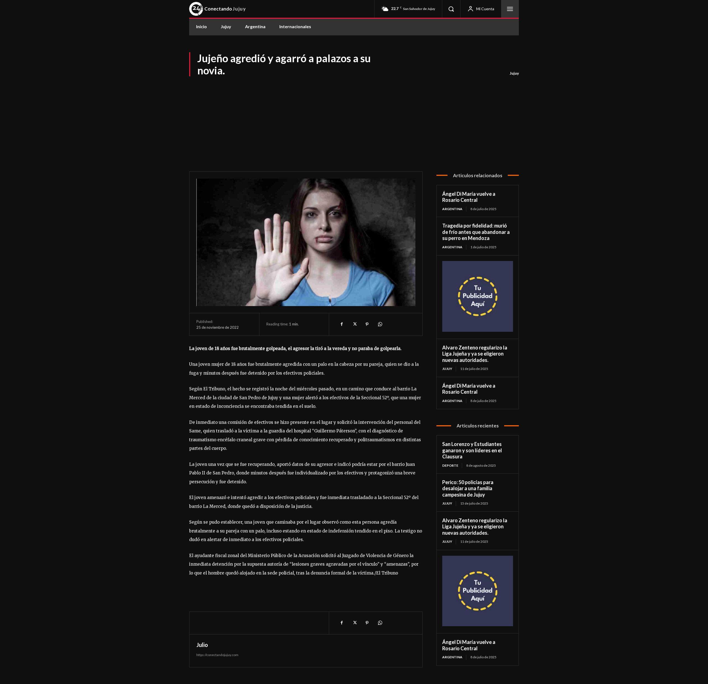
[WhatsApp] (379, 324)
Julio (202, 644)
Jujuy (514, 73)
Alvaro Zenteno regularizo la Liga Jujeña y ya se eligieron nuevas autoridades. (474, 353)
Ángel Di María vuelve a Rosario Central (468, 197)
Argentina (452, 209)
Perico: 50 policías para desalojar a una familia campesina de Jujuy (467, 488)
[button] (451, 9)
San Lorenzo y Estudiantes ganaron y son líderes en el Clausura (472, 450)
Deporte (450, 465)
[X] (354, 324)
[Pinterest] (367, 324)
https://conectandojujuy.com (217, 655)
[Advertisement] (354, 119)
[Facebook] (341, 324)
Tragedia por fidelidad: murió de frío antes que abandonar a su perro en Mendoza (476, 232)
